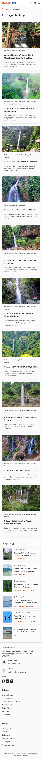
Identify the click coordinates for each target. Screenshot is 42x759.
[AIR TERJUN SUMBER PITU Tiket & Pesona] (21, 394)
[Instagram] (11, 681)
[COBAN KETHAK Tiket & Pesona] (21, 189)
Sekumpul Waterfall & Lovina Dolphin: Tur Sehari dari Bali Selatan (25, 555)
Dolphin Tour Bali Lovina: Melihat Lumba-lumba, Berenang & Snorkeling (26, 602)
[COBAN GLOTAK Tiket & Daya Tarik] (21, 344)
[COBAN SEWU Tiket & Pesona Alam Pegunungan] (21, 498)
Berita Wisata (7, 708)
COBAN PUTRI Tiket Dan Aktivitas (20, 470)
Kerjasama (6, 735)
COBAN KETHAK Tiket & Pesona (19, 209)
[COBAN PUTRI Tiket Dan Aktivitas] (21, 448)
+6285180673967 (14, 664)
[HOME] (2, 9)
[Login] (35, 3)
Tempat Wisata (7, 698)
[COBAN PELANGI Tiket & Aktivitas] (21, 139)
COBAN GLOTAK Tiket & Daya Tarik (21, 366)
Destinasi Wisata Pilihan (11, 701)
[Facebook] (3, 681)
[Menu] (39, 3)
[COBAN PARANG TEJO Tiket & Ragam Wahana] (21, 291)
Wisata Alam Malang (22, 155)
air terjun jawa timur (11, 101)
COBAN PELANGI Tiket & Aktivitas (20, 161)
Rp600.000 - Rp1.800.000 (26, 622)
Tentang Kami (7, 728)
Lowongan (6, 742)
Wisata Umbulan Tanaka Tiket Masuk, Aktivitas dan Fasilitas (18, 56)
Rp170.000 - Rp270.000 (26, 590)
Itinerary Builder (8, 695)
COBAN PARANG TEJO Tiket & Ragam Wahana (18, 315)
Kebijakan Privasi (8, 738)
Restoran (5, 711)
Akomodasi (6, 715)
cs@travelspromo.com (17, 672)
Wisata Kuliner (7, 705)
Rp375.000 (21, 574)
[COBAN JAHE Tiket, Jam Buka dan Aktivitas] (21, 237)
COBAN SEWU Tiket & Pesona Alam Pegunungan (18, 522)
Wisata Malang (21, 51)
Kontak (4, 732)
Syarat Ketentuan (8, 745)
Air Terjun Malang (10, 51)
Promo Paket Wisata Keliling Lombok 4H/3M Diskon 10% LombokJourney (25, 631)
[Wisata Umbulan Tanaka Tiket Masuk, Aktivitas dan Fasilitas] (21, 35)
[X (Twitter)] (7, 681)
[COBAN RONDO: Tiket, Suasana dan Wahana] (21, 86)
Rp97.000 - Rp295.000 (25, 606)
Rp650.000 (21, 559)
